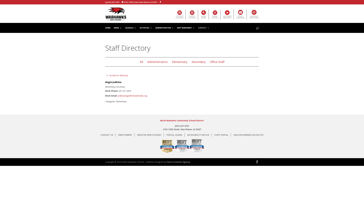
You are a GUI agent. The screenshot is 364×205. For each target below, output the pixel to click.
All (141, 62)
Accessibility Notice (198, 135)
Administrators (157, 62)
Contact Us (107, 135)
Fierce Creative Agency (178, 162)
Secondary (199, 62)
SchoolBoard (203, 17)
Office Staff (217, 62)
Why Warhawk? (184, 28)
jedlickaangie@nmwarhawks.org (132, 95)
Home (107, 28)
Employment (125, 135)
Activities (144, 28)
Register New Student (149, 135)
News (116, 28)
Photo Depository (240, 17)
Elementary (179, 62)
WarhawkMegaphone (254, 17)
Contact (202, 28)
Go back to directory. (118, 75)
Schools (129, 28)
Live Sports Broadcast (227, 17)
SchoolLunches (214, 17)
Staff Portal (221, 135)
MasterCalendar (192, 17)
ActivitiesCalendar (179, 17)
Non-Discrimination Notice (248, 135)
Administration (163, 28)
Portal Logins (174, 135)
